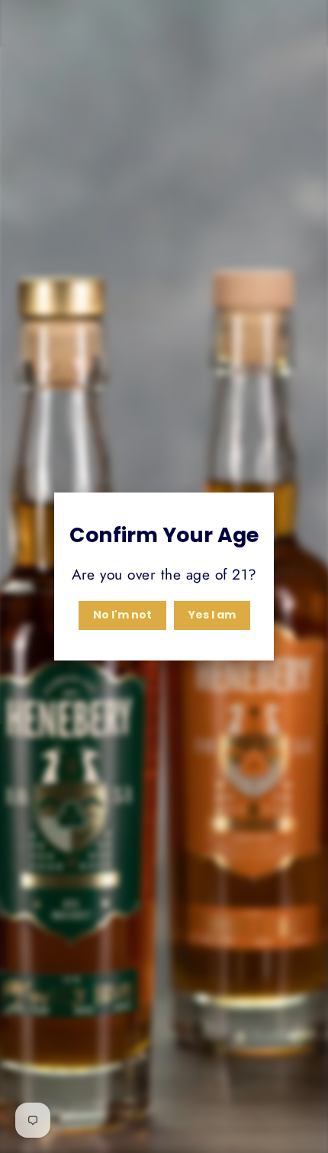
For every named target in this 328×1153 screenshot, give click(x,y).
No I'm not (122, 614)
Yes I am (212, 614)
